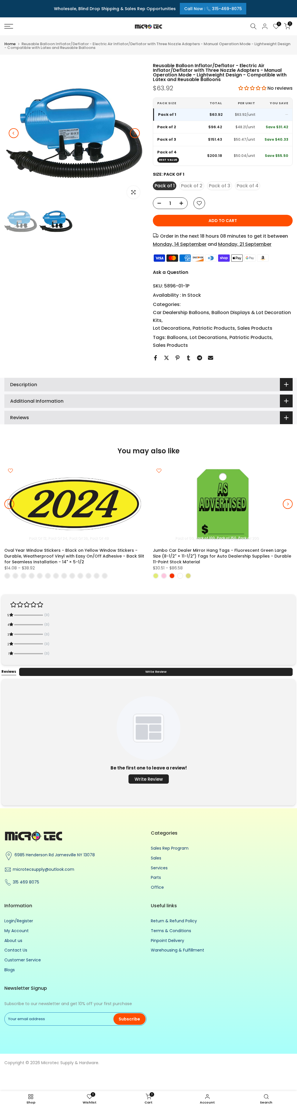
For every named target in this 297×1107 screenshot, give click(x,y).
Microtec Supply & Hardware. (70, 1063)
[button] (252, 88)
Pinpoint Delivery (167, 940)
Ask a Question (170, 272)
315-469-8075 (227, 9)
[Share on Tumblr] (188, 357)
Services (159, 868)
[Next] (135, 133)
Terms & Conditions (171, 931)
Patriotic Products (214, 328)
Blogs (9, 970)
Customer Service (22, 960)
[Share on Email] (210, 357)
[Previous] (14, 133)
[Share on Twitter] (166, 357)
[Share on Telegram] (199, 357)
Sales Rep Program (170, 848)
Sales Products (254, 328)
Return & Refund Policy (174, 921)
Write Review (155, 671)
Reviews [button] (8, 671)
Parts (156, 877)
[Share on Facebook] (155, 357)
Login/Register (18, 921)
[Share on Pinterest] (177, 357)
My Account (16, 931)
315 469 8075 (26, 882)
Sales (156, 858)
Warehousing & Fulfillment (177, 950)
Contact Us (15, 950)
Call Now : (213, 9)
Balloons (177, 337)
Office (157, 887)
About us (13, 940)
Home (10, 44)
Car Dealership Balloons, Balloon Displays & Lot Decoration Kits (222, 316)
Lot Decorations (171, 328)
